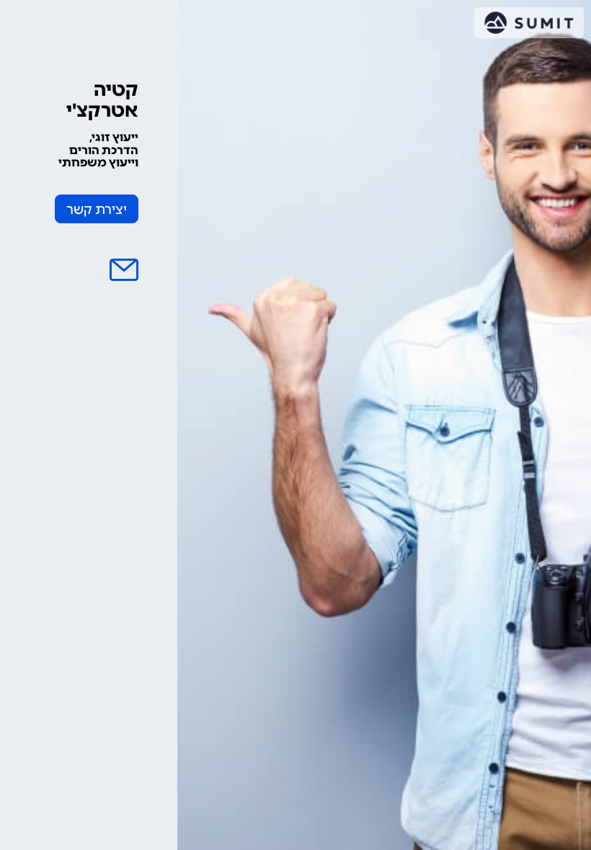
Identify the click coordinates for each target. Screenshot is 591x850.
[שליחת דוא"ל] (124, 270)
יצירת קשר (96, 210)
